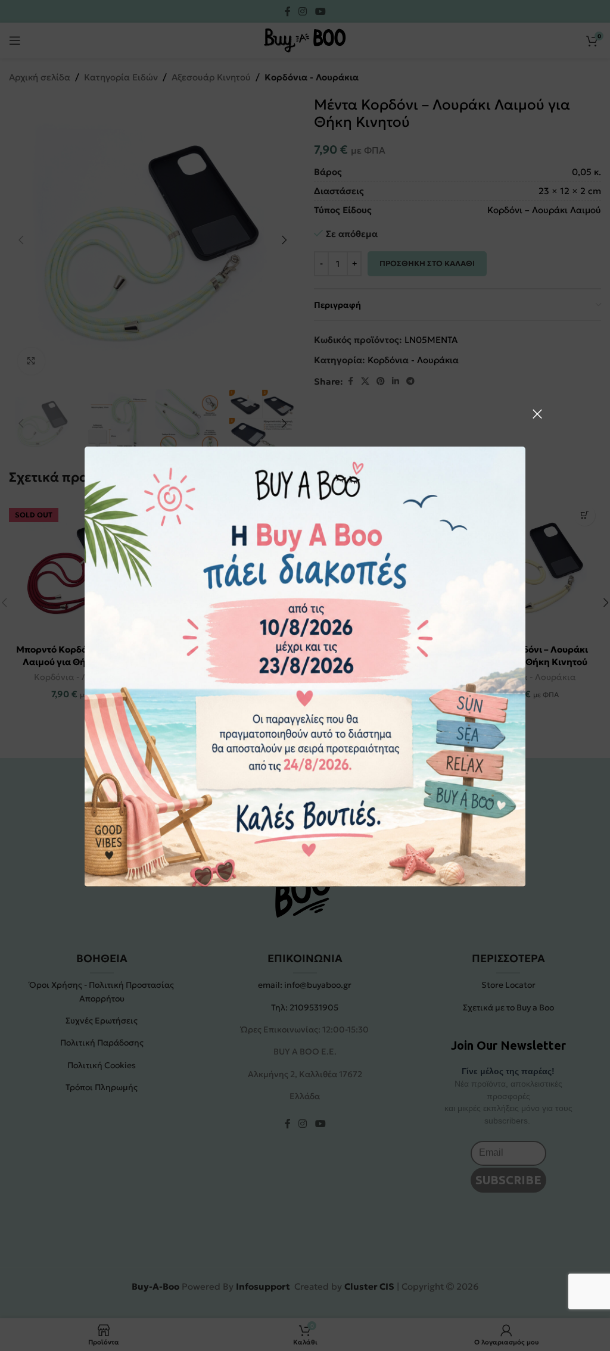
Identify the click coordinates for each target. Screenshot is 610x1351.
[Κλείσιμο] (537, 414)
